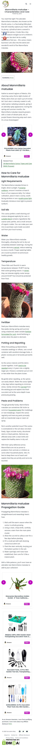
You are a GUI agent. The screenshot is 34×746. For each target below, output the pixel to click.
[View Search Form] (26, 3)
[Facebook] (19, 731)
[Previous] (3, 135)
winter (26, 271)
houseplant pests (14, 410)
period (16, 247)
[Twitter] (23, 731)
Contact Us (14, 735)
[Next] (30, 135)
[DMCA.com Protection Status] (17, 742)
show (11, 78)
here (10, 724)
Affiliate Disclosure (24, 735)
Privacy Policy (10, 738)
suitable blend (6, 219)
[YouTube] (27, 731)
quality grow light (25, 198)
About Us (7, 735)
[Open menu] (30, 4)
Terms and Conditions (21, 738)
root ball (24, 387)
